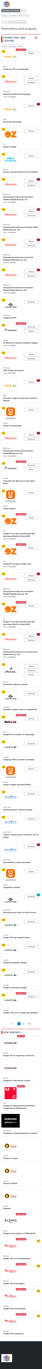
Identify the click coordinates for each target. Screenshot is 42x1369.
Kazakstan (12, 15)
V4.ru (27, 15)
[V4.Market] (6, 4)
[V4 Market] (6, 1358)
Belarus (4, 15)
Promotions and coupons (10, 10)
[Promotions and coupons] (36, 38)
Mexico (20, 15)
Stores (23, 10)
